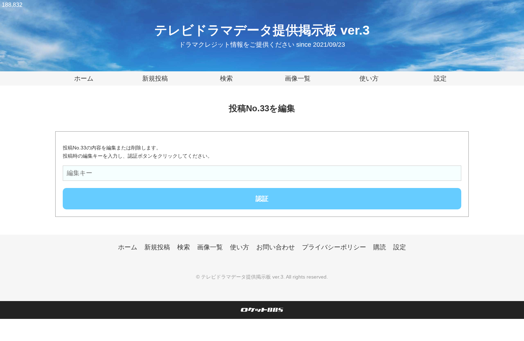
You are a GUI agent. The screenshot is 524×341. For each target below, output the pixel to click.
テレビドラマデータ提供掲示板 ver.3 (262, 30)
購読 (379, 247)
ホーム (83, 78)
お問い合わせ (275, 247)
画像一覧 (297, 78)
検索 (226, 78)
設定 (440, 78)
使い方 (369, 78)
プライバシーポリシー (334, 247)
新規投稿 (155, 78)
